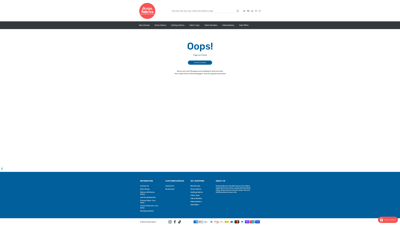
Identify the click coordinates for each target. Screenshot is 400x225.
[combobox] (206, 11)
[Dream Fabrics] (147, 11)
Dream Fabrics (151, 222)
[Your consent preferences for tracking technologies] (2, 169)
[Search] (238, 11)
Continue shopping (200, 62)
